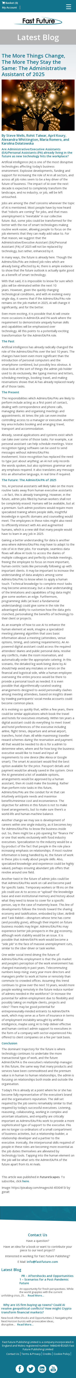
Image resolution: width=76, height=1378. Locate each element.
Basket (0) (11, 3)
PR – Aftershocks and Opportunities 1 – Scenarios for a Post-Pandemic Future (46, 1279)
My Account (9, 7)
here (25, 1181)
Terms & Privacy (31, 1354)
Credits (47, 1354)
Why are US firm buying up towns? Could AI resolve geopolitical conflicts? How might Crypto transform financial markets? (36, 1308)
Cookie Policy (62, 1354)
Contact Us (12, 1354)
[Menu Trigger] (68, 6)
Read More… (36, 1295)
